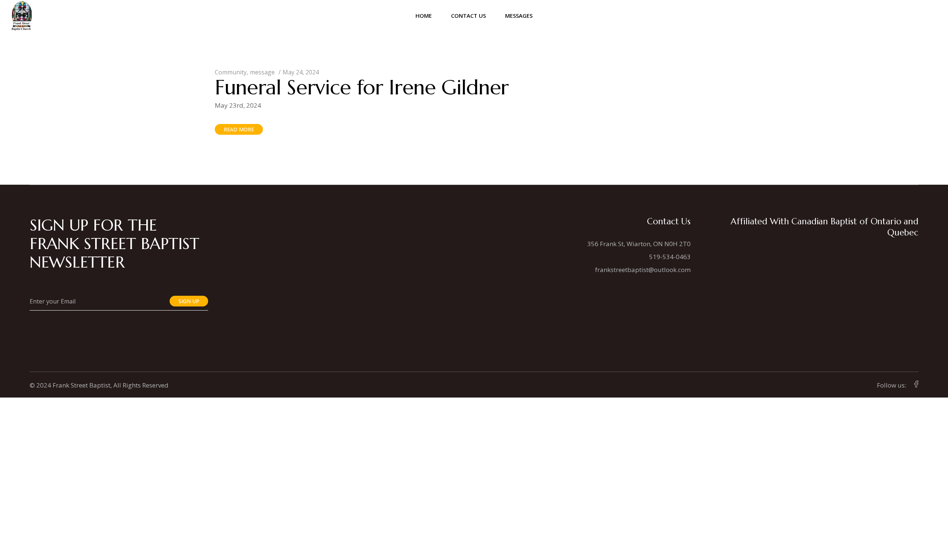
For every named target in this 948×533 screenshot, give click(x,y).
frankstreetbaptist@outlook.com (643, 269)
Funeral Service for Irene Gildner (362, 87)
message (262, 72)
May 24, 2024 (301, 72)
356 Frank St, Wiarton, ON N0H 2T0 (639, 243)
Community (231, 72)
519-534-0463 (670, 256)
